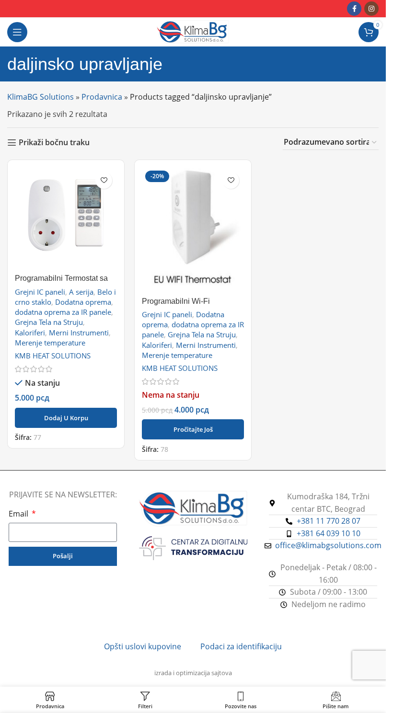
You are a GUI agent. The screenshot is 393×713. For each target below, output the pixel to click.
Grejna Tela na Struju (49, 322)
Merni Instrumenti (79, 332)
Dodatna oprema (83, 302)
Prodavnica (101, 97)
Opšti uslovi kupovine (142, 646)
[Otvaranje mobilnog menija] (17, 32)
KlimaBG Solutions (40, 97)
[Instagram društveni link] (371, 8)
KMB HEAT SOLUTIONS (53, 355)
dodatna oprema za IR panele (63, 312)
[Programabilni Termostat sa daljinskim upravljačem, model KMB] (66, 218)
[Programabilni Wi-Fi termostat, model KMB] (193, 229)
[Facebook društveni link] (354, 8)
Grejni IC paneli (40, 292)
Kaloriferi (30, 332)
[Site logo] (193, 31)
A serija (81, 292)
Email (19, 513)
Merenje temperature (50, 342)
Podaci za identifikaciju (241, 646)
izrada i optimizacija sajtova (193, 672)
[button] (66, 418)
